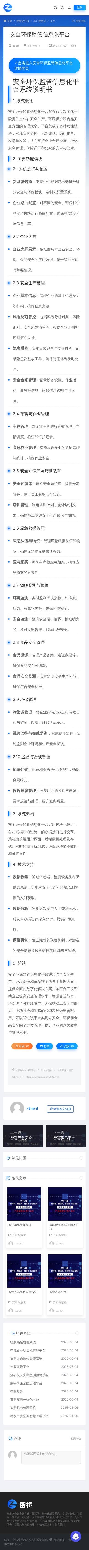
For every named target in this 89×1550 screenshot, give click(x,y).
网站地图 (58, 1540)
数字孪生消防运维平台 (26, 1383)
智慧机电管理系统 (23, 1408)
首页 (9, 21)
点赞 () (68, 1046)
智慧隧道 (16, 1391)
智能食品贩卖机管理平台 (63, 1227)
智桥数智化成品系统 (25, 1070)
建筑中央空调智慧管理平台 (29, 1416)
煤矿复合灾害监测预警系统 (29, 1375)
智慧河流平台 (57, 1292)
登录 (79, 7)
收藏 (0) (23, 1046)
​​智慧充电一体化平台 (24, 1399)
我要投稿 (80, 21)
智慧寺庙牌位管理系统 (22, 1292)
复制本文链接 (62, 1109)
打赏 (46, 1046)
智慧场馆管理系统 (19, 1224)
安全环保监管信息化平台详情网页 (43, 66)
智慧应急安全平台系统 (23, 1137)
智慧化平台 (22, 21)
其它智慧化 (39, 21)
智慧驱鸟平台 (64, 1137)
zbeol (16, 45)
